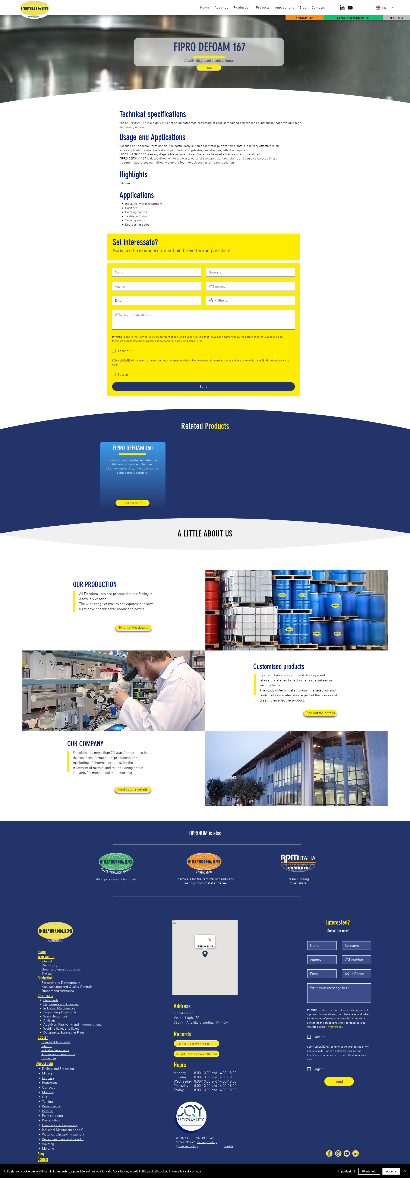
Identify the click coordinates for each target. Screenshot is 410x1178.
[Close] (404, 1171)
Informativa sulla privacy (185, 1171)
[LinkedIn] (342, 8)
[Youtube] (350, 8)
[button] (262, 8)
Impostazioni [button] (346, 1171)
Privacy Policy (207, 1142)
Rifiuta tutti (369, 1171)
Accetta (391, 1171)
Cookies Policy (188, 1146)
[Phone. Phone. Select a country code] (213, 300)
